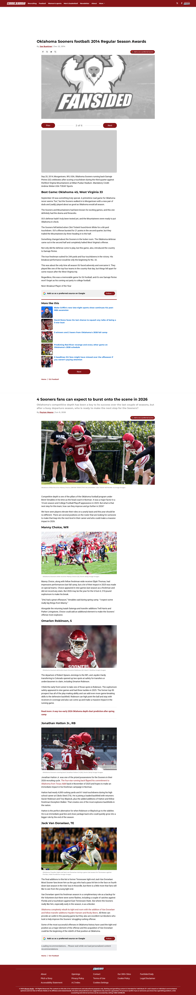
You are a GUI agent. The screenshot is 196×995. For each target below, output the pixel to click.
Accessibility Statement (51, 982)
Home (43, 379)
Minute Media (29, 989)
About (94, 3)
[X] (177, 3)
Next (110, 125)
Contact (96, 974)
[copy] (55, 51)
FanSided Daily (147, 974)
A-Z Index (76, 982)
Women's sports (54, 3)
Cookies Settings (100, 982)
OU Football (54, 379)
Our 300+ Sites (124, 974)
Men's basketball (71, 3)
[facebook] (181, 3)
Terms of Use (99, 978)
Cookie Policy (124, 978)
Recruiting (32, 3)
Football (42, 3)
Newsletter (84, 3)
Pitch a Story (46, 978)
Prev (48, 125)
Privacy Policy (78, 978)
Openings (76, 974)
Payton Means (46, 412)
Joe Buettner (46, 46)
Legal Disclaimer (147, 978)
